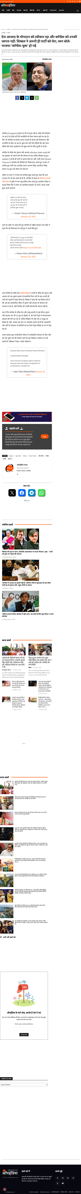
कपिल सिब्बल (25, 293)
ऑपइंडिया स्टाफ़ (47, 59)
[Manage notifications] (4, 1189)
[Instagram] (70, 1)
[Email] (32, 98)
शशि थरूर (10, 459)
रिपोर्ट (8, 32)
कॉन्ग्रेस (47, 456)
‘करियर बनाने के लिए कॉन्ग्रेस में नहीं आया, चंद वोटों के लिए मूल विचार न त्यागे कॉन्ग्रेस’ (27, 615)
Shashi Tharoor (32, 456)
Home (3, 29)
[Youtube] (80, 1)
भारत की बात (5, 654)
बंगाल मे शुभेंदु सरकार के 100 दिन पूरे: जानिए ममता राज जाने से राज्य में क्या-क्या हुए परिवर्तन (18, 684)
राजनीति (8, 29)
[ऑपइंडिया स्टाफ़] (9, 469)
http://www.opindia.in (23, 468)
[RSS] (72, 1)
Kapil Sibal (18, 456)
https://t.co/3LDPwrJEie (32, 248)
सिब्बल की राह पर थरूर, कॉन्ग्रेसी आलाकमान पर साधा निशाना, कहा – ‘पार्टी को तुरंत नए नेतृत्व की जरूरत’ (27, 553)
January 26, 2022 (28, 216)
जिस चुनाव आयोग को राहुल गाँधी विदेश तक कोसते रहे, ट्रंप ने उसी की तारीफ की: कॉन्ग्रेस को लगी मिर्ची (39, 661)
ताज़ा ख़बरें (4, 777)
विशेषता (29, 667)
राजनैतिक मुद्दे (31, 654)
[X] (75, 1)
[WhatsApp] (77, 1)
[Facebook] (68, 1)
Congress (11, 456)
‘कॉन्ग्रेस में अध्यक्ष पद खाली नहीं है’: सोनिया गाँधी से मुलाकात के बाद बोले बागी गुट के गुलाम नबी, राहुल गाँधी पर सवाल (26, 584)
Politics (25, 456)
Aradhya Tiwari (6, 670)
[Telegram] (27, 98)
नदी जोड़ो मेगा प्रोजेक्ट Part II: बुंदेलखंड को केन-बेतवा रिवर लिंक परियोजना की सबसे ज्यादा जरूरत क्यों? (30, 906)
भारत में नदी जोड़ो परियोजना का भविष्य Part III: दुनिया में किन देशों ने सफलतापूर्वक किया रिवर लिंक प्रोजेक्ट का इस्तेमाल (31, 875)
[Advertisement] (12, 725)
